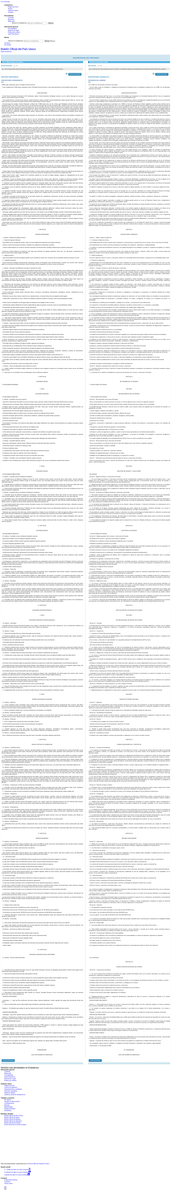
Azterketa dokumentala (74, 74)
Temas (10, 8)
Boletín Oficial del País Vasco (18, 49)
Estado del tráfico (9, 1108)
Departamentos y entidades (13, 1089)
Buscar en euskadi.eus (19, 23)
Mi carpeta (7, 45)
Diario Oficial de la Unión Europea (15, 1124)
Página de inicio (13, 7)
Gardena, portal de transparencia (14, 1094)
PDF (17, 65)
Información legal (13, 30)
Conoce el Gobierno (10, 1087)
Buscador (11, 19)
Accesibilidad (12, 28)
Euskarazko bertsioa (10, 1180)
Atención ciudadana (10, 1091)
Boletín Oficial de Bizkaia (12, 1119)
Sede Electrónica (13, 34)
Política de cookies (14, 32)
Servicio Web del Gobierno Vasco (38, 1163)
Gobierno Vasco (13, 10)
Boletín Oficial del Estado (12, 1123)
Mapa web (11, 21)
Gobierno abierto (9, 1093)
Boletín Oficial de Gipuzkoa (13, 1121)
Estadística (7, 1110)
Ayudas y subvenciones (12, 1101)
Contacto (11, 17)
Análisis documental (162, 74)
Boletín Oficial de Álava (11, 1117)
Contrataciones (9, 1103)
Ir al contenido (5, 1)
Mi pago (6, 1105)
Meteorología (8, 1107)
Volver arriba (8, 1183)
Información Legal (10, 1078)
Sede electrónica (6, 51)
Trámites (10, 12)
